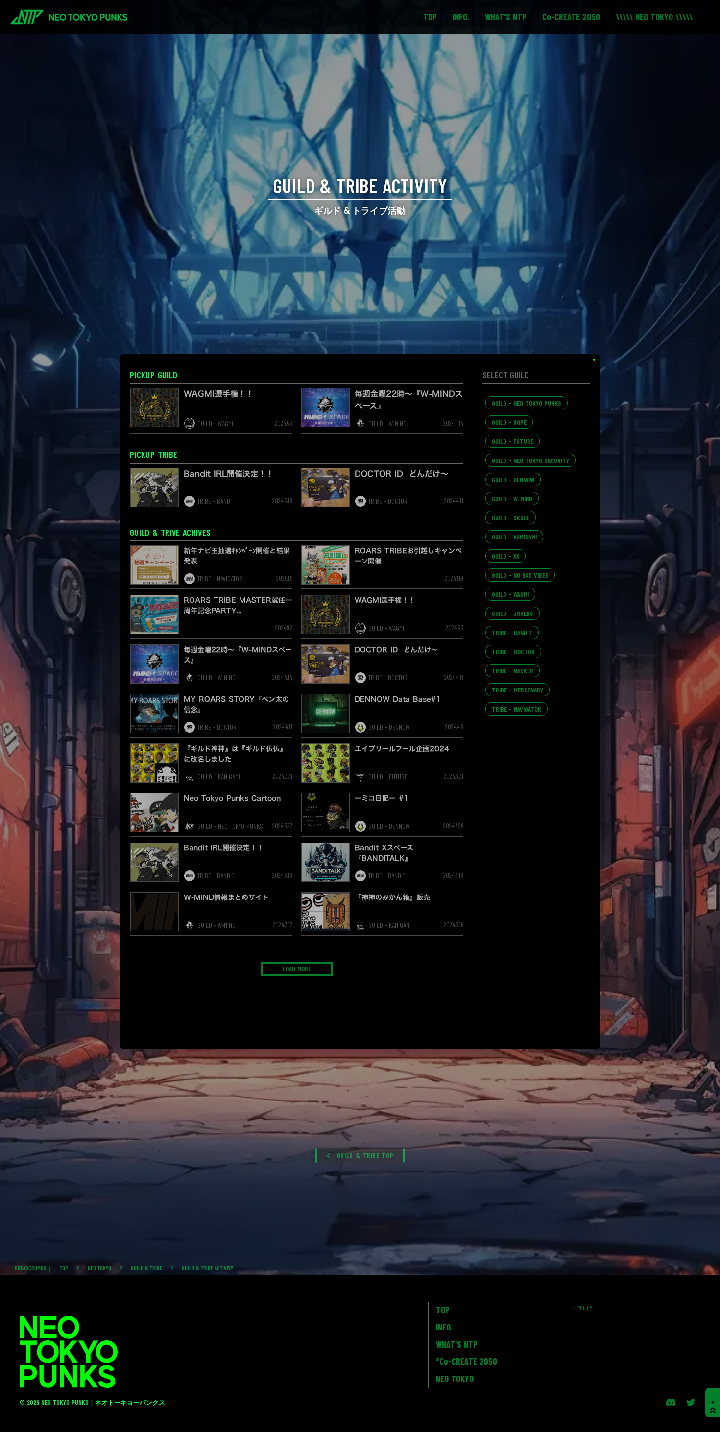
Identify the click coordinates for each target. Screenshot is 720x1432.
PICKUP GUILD (153, 374)
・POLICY (582, 1307)
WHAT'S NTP (457, 1344)
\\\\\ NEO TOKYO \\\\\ (654, 16)
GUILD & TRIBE (146, 1267)
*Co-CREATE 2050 (466, 1361)
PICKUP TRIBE (153, 454)
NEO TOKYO (99, 1267)
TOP (64, 1267)
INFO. (444, 1327)
